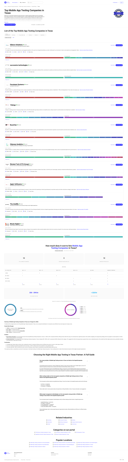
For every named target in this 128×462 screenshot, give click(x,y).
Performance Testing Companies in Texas (43, 432)
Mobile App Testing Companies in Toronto (85, 444)
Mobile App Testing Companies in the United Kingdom (87, 442)
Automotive (50, 422)
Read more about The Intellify (83, 209)
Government (62, 424)
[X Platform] (121, 459)
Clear (13, 37)
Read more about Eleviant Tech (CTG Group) (85, 169)
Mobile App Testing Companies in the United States (39, 444)
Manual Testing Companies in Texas (62, 434)
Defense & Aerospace (64, 422)
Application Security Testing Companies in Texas (44, 434)
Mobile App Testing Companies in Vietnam (61, 446)
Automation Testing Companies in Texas (63, 432)
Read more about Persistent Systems (86, 89)
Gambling (49, 420)
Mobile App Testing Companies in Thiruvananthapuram (64, 444)
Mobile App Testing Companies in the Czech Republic (40, 442)
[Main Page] (7, 2)
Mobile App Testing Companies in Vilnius (85, 446)
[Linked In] (120, 459)
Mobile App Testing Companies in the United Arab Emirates (64, 442)
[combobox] (7, 35)
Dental (49, 424)
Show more (7, 59)
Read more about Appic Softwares (83, 189)
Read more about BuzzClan (82, 129)
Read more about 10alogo (80, 109)
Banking (73, 420)
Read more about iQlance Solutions (86, 50)
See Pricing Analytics (9, 24)
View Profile (113, 45)
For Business (115, 2)
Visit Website (118, 45)
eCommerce (74, 424)
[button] (7, 37)
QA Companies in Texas (80, 432)
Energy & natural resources (77, 422)
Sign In (121, 2)
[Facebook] (123, 459)
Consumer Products (63, 420)
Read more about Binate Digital (82, 229)
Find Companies (15, 2)
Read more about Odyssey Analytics (84, 149)
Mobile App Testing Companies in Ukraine (37, 446)
